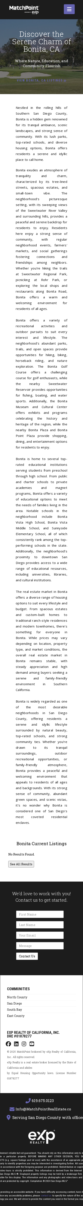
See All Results (21, 864)
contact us (46, 1195)
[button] (69, 9)
